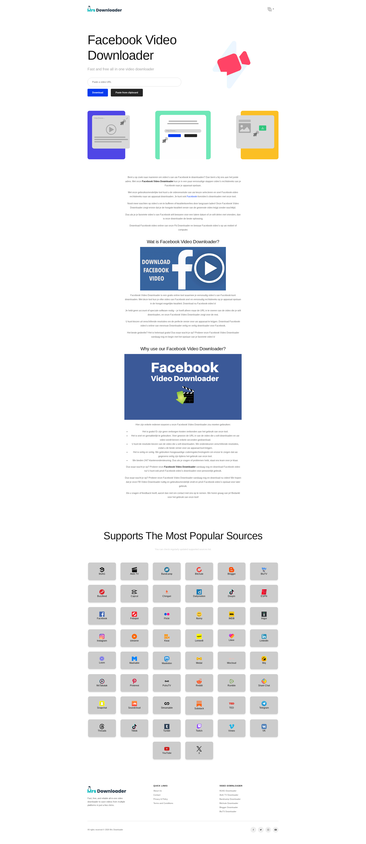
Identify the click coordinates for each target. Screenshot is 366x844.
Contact (156, 795)
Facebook (192, 196)
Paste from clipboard (127, 92)
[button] (271, 9)
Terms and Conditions (163, 803)
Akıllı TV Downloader (228, 795)
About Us (157, 791)
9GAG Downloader (227, 791)
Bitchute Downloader (228, 803)
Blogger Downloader (228, 807)
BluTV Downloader (227, 811)
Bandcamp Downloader (230, 799)
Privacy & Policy (160, 799)
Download (97, 92)
